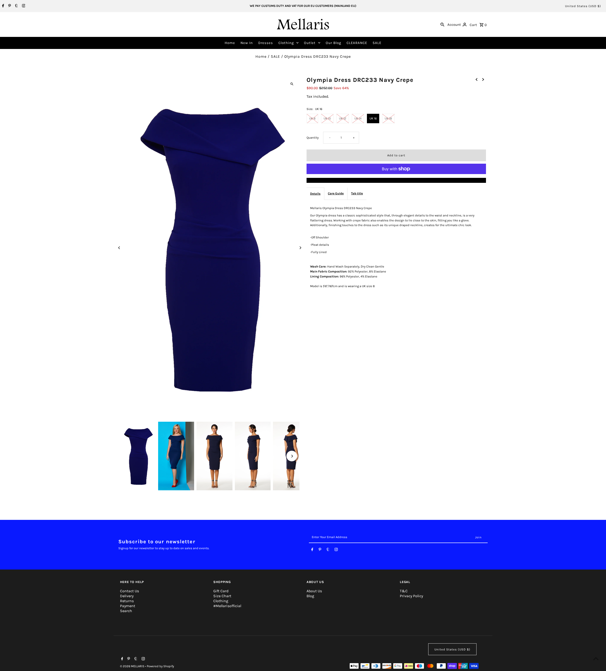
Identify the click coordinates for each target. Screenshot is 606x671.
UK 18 (388, 118)
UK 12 (342, 118)
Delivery (127, 596)
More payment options (396, 180)
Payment (127, 606)
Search (126, 611)
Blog (310, 596)
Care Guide (336, 193)
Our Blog (333, 43)
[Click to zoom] (291, 84)
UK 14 (357, 118)
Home (230, 43)
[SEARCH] (442, 24)
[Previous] (119, 247)
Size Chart (222, 596)
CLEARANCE (357, 43)
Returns (127, 601)
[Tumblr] (16, 6)
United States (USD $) (583, 6)
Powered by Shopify (160, 666)
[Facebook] (2, 6)
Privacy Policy (411, 596)
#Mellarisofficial (227, 606)
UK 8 (312, 118)
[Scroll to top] (596, 658)
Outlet (310, 43)
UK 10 (327, 118)
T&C (404, 591)
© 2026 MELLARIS (132, 666)
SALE (377, 43)
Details (315, 193)
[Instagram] (23, 6)
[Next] (300, 247)
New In (247, 43)
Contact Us (129, 591)
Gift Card (220, 591)
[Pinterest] (9, 6)
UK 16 (373, 118)
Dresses (265, 43)
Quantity (313, 137)
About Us (314, 591)
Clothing (286, 43)
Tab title (357, 193)
